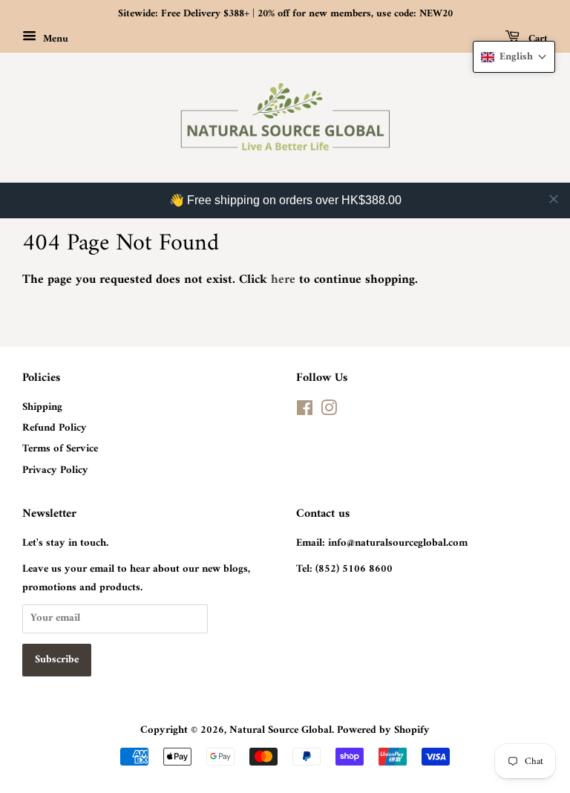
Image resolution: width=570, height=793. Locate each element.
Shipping (42, 407)
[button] (514, 57)
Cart (536, 38)
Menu (54, 38)
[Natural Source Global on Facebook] (304, 411)
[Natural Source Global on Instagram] (329, 411)
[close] (553, 199)
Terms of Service (60, 449)
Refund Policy (54, 428)
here (283, 280)
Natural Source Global (280, 730)
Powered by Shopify (383, 730)
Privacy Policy (55, 470)
